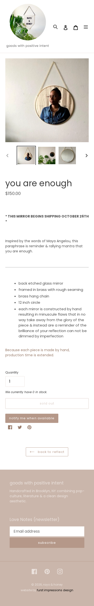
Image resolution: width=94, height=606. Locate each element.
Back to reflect (50, 452)
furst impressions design (55, 590)
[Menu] (86, 26)
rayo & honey (53, 585)
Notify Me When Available (31, 418)
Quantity (11, 372)
